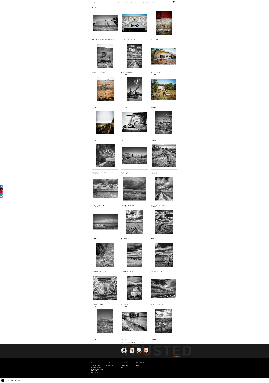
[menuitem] (167, 3)
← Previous (124, 342)
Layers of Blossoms (97, 304)
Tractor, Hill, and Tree (98, 72)
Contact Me (146, 2)
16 (140, 342)
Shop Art (110, 2)
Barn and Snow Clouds (127, 205)
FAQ (153, 2)
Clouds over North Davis (99, 172)
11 (138, 342)
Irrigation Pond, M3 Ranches (129, 337)
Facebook (138, 365)
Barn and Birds (96, 337)
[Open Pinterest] (1, 191)
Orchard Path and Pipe (157, 304)
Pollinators (124, 304)
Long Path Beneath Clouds (158, 205)
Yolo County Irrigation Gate (158, 337)
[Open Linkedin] (1, 194)
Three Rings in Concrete (157, 139)
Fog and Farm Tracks (98, 139)
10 (137, 342)
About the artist (124, 365)
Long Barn (95, 238)
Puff (122, 105)
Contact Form (109, 365)
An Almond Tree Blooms (157, 271)
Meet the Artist (135, 2)
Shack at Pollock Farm (157, 105)
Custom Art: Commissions (122, 2)
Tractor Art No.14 (126, 238)
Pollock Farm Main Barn (128, 39)
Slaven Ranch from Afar (128, 271)
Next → (145, 342)
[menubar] (171, 3)
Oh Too (152, 238)
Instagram (138, 367)
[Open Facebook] (1, 186)
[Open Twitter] (1, 189)
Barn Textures (155, 39)
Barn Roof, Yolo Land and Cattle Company (103, 39)
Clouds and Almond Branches (100, 271)
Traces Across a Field (98, 205)
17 (142, 342)
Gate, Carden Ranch (126, 172)
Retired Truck (125, 139)
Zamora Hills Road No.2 (98, 105)
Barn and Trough (155, 72)
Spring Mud (154, 172)
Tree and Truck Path (127, 72)
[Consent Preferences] (3, 380)
